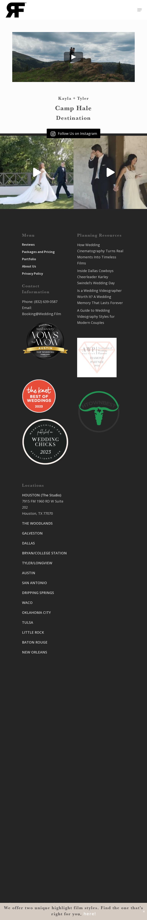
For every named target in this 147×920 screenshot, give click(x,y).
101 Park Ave (32, 803)
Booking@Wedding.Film (41, 313)
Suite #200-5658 (90, 654)
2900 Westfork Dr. (92, 586)
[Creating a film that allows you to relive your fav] (110, 172)
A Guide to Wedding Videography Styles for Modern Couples (96, 316)
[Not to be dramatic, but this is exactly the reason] (37, 172)
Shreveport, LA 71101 (94, 632)
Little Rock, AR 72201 (39, 865)
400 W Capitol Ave (36, 853)
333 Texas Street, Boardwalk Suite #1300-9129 (96, 620)
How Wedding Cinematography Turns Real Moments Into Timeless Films (100, 253)
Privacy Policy (32, 273)
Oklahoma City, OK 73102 (42, 815)
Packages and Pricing (38, 252)
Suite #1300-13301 (37, 809)
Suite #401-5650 (90, 592)
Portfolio (29, 259)
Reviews (28, 244)
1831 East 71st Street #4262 (45, 831)
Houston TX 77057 (37, 686)
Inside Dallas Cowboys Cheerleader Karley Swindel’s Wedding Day (96, 276)
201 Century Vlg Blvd (94, 648)
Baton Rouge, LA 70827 (96, 598)
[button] (139, 10)
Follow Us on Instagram (77, 133)
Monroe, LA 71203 (91, 660)
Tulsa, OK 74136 (35, 837)
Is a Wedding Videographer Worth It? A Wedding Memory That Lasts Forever (100, 296)
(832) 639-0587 (45, 301)
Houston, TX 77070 (37, 513)
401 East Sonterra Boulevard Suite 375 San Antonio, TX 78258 (95, 507)
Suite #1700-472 (35, 859)
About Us (29, 266)
